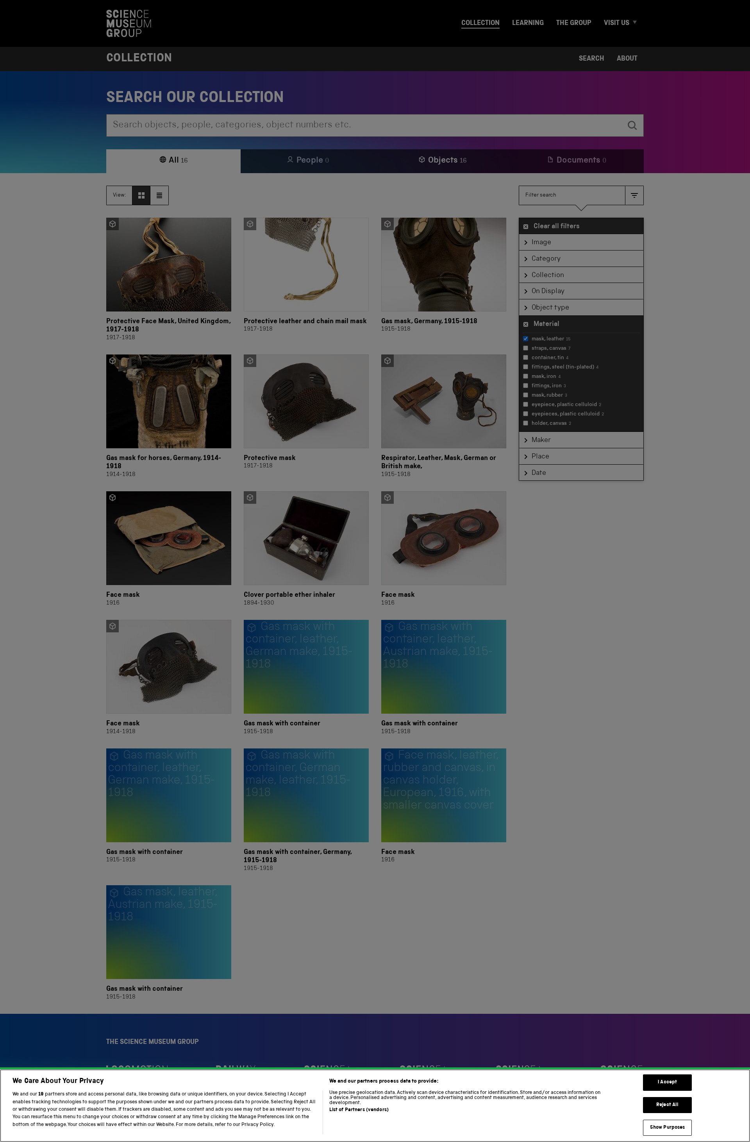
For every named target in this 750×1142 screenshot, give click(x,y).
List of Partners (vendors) (359, 1110)
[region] (375, 1105)
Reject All (667, 1105)
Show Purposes (667, 1127)
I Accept (667, 1082)
